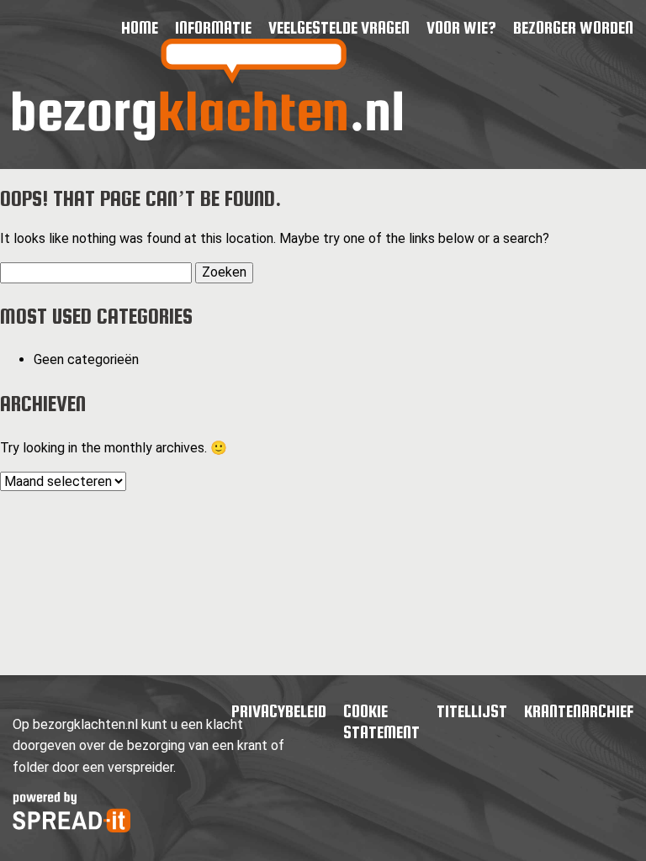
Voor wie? (461, 27)
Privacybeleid (278, 711)
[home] (207, 136)
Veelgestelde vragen (339, 27)
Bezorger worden (573, 27)
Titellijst (472, 711)
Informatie (213, 27)
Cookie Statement (381, 721)
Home (139, 27)
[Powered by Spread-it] (71, 828)
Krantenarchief (578, 711)
